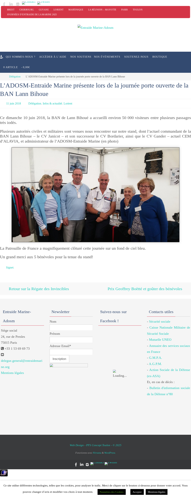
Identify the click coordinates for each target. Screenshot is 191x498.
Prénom (55, 330)
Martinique (75, 9)
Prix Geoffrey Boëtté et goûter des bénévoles (145, 286)
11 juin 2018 (13, 102)
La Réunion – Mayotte (102, 9)
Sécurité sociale (159, 318)
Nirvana (97, 449)
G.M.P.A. (155, 354)
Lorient (59, 9)
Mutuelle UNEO (160, 336)
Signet (9, 266)
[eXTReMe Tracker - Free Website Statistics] (4, 472)
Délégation (15, 76)
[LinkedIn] (11, 4)
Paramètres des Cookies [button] (111, 492)
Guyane (44, 9)
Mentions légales (12, 369)
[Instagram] (18, 4)
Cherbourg (26, 9)
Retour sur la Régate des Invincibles (38, 286)
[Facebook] (4, 4)
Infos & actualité (52, 102)
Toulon (138, 9)
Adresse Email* (60, 342)
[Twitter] (44, 3)
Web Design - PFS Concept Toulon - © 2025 (95, 441)
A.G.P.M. (155, 360)
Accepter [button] (137, 492)
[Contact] (28, 3)
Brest (10, 9)
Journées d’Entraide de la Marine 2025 (32, 14)
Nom (53, 318)
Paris (124, 9)
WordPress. (110, 449)
